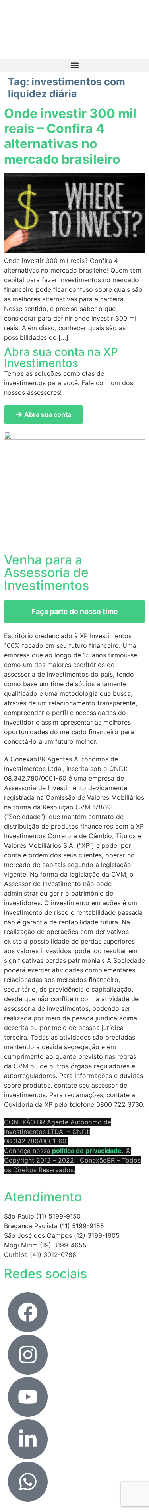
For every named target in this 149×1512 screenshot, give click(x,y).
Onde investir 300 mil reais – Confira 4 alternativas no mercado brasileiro (70, 136)
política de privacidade (87, 1151)
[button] (74, 65)
